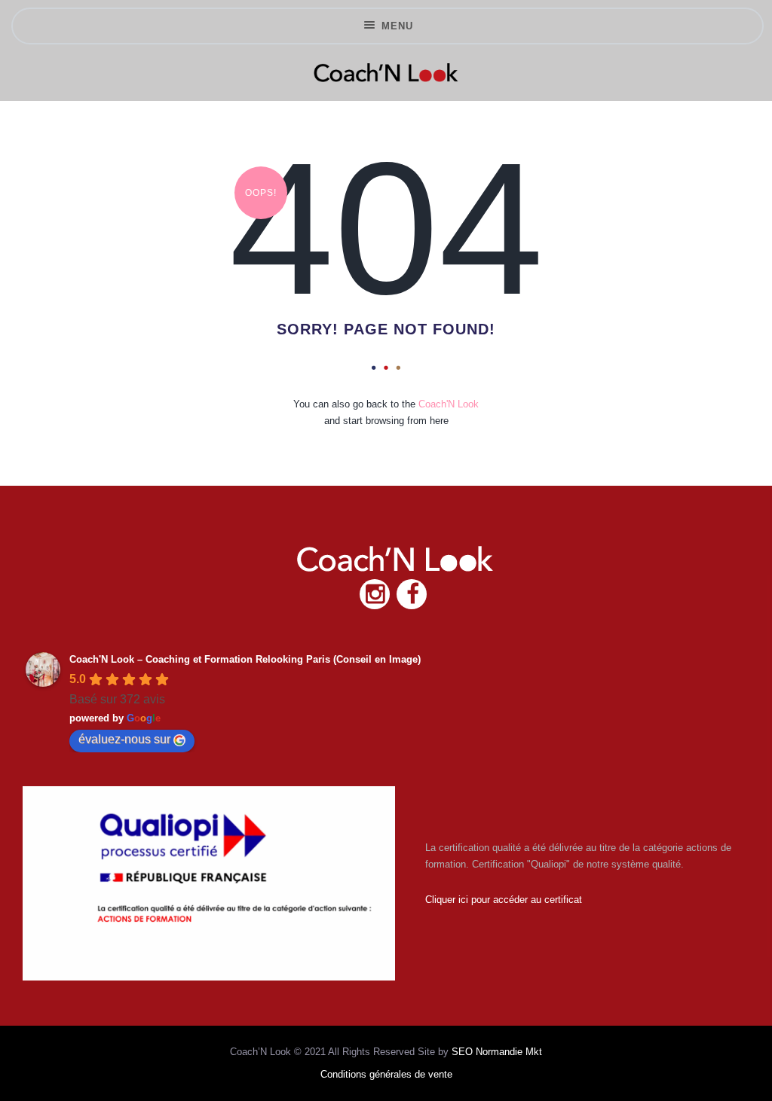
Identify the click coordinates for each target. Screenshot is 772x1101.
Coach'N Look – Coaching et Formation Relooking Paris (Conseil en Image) (245, 659)
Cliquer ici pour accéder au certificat (503, 899)
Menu (397, 26)
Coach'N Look (448, 404)
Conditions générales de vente (386, 1074)
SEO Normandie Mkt (497, 1051)
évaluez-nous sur (124, 739)
